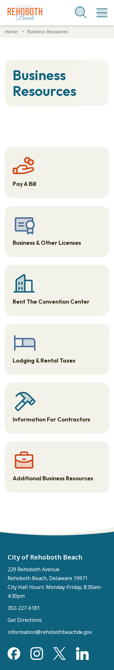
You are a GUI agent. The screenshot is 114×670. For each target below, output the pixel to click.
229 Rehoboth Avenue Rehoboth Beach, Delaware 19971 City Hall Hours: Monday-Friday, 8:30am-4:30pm (55, 582)
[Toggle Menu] (100, 9)
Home (11, 31)
